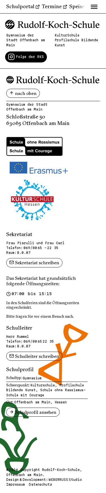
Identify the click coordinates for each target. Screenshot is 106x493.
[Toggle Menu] (94, 6)
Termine (52, 6)
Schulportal (20, 6)
